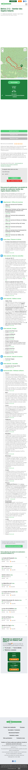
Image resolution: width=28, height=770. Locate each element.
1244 (24, 409)
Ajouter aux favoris (14, 131)
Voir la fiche (14, 82)
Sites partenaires (7, 738)
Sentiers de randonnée (7, 13)
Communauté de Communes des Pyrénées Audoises (12, 164)
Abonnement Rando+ (14, 732)
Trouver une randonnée (9, 727)
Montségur (12, 409)
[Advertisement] (14, 32)
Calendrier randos (14, 735)
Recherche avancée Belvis (14, 546)
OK (19, 768)
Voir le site (7, 207)
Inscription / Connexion (14, 730)
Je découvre (14, 178)
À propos (13, 1)
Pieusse (23, 485)
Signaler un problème (6, 166)
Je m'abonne (14, 659)
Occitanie (15, 13)
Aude (18, 13)
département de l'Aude (19, 486)
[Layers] (25, 49)
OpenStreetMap (20, 77)
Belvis (21, 13)
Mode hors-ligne (14, 138)
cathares (21, 406)
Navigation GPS (14, 134)
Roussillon (15, 493)
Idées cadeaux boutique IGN (14, 180)
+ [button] (2, 49)
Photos (7, 252)
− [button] (2, 51)
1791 (8, 499)
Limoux (8, 486)
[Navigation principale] (26, 4)
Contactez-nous (21, 738)
